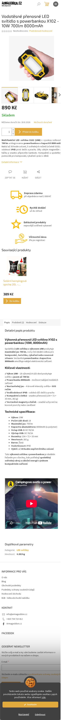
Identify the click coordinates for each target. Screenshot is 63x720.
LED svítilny (23, 550)
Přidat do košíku (30, 131)
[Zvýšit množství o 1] (13, 130)
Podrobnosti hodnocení (40, 31)
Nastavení (23, 714)
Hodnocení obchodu (11, 593)
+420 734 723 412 (14, 619)
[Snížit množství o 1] (13, 134)
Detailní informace (10, 162)
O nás (4, 577)
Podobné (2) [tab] (18, 322)
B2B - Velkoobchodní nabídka (15, 598)
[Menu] (55, 4)
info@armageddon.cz (16, 614)
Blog (4, 581)
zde (44, 697)
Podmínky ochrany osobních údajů (18, 589)
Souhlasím (32, 704)
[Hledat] (39, 4)
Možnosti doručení (43, 122)
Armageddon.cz (14, 623)
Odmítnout (40, 714)
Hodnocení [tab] (31, 322)
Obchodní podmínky (11, 585)
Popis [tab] (7, 322)
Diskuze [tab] (42, 322)
